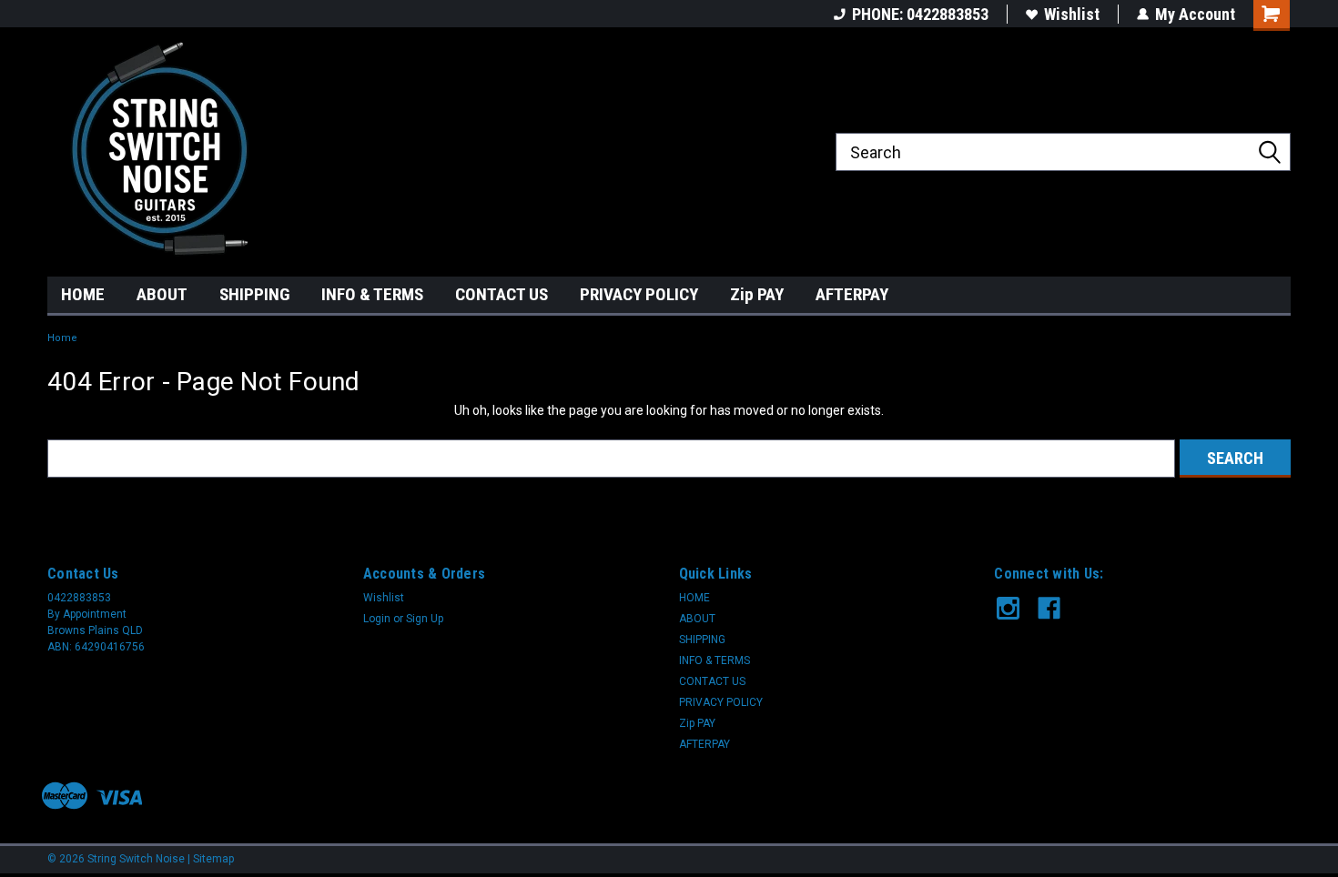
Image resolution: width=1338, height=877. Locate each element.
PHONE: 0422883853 (920, 14)
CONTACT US (501, 294)
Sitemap (213, 858)
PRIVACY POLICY (639, 294)
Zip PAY (757, 294)
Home (62, 338)
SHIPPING (254, 294)
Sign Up (424, 618)
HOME (83, 294)
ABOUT (162, 294)
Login (376, 618)
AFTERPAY (852, 294)
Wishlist (1072, 14)
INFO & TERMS (372, 294)
